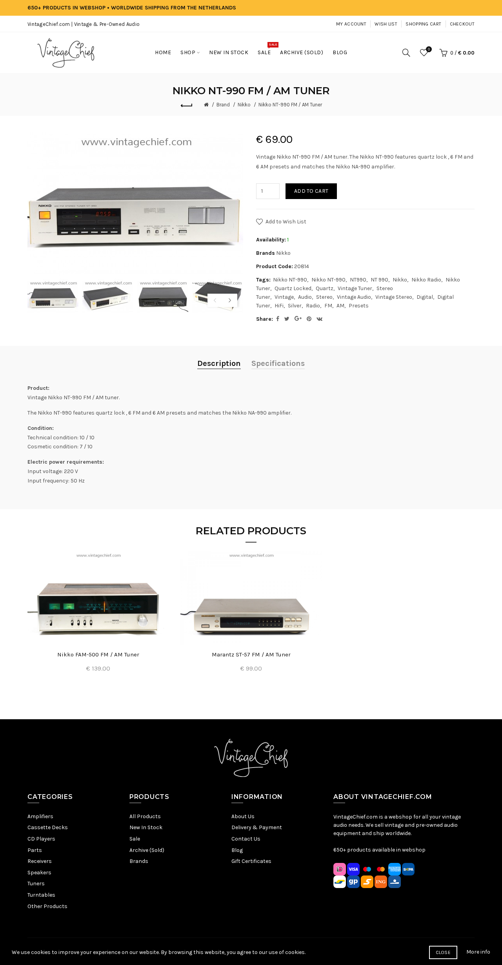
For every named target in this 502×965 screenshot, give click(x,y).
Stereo (324, 297)
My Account (351, 24)
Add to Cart (311, 191)
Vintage (284, 297)
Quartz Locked (293, 288)
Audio (305, 297)
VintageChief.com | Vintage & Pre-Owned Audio (83, 24)
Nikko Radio (426, 279)
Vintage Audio (354, 297)
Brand (223, 105)
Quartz (324, 288)
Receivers (39, 861)
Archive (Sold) (146, 850)
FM (328, 305)
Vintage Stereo (393, 297)
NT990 (358, 279)
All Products (145, 816)
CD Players (41, 838)
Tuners (36, 883)
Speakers (39, 872)
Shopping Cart (423, 24)
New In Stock (145, 827)
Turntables (41, 895)
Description (219, 363)
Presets (359, 305)
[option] (52, 296)
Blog (237, 850)
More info (478, 952)
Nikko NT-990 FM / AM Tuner (290, 105)
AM (340, 305)
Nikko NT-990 (290, 279)
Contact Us (245, 838)
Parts (34, 850)
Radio (313, 305)
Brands (138, 861)
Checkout (462, 24)
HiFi (279, 305)
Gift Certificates (251, 861)
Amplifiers (40, 816)
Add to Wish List (286, 221)
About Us (243, 816)
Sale (134, 838)
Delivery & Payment (256, 827)
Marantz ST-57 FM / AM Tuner (251, 654)
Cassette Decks (47, 827)
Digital (425, 297)
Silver (295, 305)
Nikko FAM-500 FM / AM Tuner (98, 654)
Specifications (278, 363)
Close (443, 952)
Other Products (47, 906)
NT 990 (379, 279)
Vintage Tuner (355, 288)
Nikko (244, 105)
